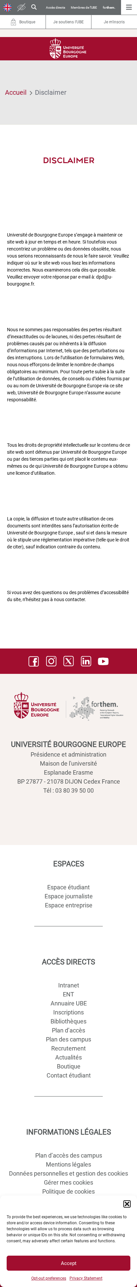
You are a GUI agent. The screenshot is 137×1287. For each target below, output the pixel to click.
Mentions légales (68, 1164)
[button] (127, 1204)
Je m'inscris (114, 22)
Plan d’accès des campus (68, 1155)
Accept (68, 1263)
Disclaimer (51, 92)
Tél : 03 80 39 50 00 (68, 790)
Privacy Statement (85, 1278)
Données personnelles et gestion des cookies (68, 1173)
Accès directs (55, 7)
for (109, 7)
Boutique (68, 1066)
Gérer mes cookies (68, 1182)
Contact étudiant (69, 1075)
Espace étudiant (68, 887)
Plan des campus (68, 1039)
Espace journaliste (69, 896)
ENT (68, 994)
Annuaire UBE (69, 1003)
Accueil (16, 92)
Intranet (68, 985)
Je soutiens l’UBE (68, 22)
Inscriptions (68, 1012)
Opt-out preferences (48, 1278)
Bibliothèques (68, 1021)
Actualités (68, 1057)
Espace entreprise (68, 905)
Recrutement (68, 1048)
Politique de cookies (68, 1191)
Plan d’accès (68, 1030)
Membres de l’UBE (84, 7)
